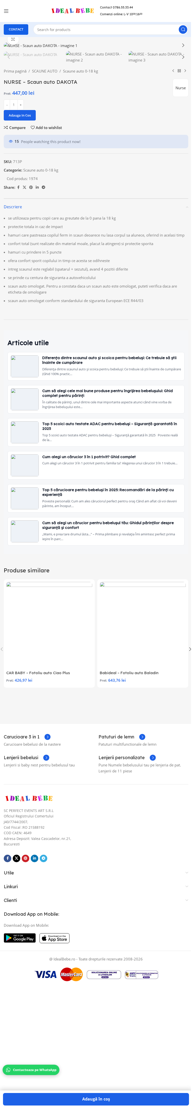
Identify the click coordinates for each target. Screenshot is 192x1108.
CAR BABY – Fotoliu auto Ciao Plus (38, 672)
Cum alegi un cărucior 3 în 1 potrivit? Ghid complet (89, 456)
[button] (9, 45)
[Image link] (29, 798)
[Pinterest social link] (31, 187)
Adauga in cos (20, 115)
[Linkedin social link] (37, 187)
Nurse (181, 87)
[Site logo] (72, 10)
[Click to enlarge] (13, 39)
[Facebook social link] (18, 187)
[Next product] (185, 71)
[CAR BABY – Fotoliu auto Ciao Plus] (49, 625)
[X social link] (24, 187)
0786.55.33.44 (123, 7)
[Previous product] (173, 71)
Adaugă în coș (96, 1099)
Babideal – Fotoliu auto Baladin (129, 672)
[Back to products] (179, 71)
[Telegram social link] (43, 187)
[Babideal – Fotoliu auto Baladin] (143, 625)
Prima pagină (15, 71)
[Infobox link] (27, 737)
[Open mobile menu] (6, 11)
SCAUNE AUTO (45, 71)
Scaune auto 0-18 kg (80, 71)
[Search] (183, 29)
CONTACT (16, 29)
